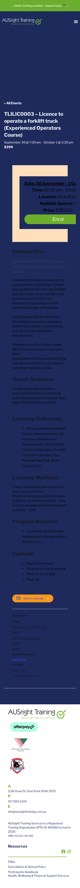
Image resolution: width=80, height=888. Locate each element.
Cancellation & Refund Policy (27, 867)
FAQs (11, 861)
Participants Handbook (23, 872)
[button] (76, 21)
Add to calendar (33, 598)
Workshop (19, 659)
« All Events (13, 103)
